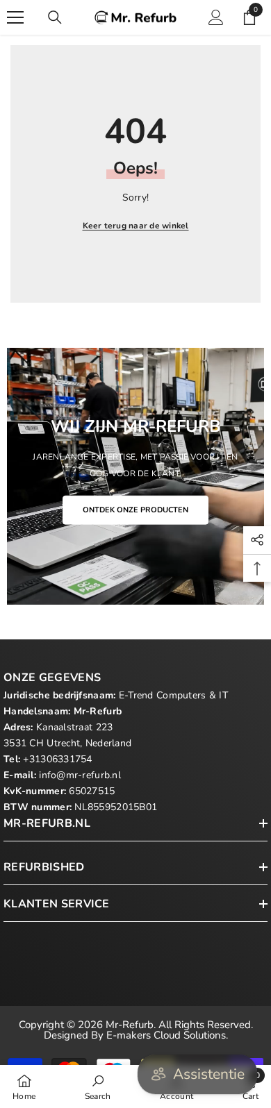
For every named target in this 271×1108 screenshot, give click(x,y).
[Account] (216, 17)
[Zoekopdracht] (55, 17)
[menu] (15, 17)
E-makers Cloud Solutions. (167, 1035)
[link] (98, 1086)
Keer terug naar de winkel (136, 225)
